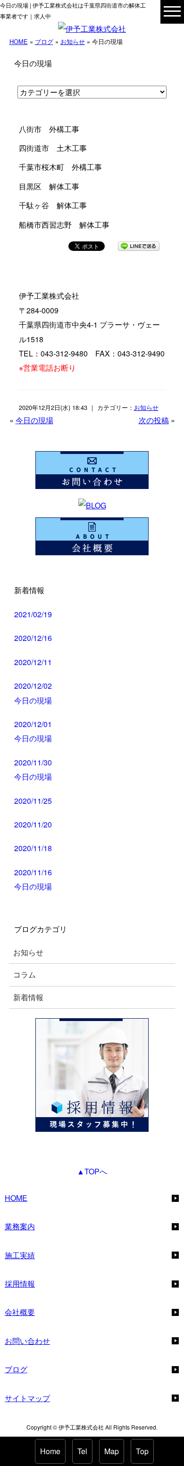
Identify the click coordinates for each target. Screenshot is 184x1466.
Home (50, 1451)
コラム (24, 974)
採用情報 (20, 1283)
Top (142, 1451)
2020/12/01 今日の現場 (33, 731)
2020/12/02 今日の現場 (33, 692)
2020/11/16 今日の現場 (33, 879)
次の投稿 (154, 420)
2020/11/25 (33, 800)
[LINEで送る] (138, 245)
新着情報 (28, 997)
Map (111, 1451)
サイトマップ (27, 1398)
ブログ (44, 41)
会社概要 (20, 1311)
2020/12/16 (33, 637)
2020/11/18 (33, 848)
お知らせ (72, 41)
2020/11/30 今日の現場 (33, 769)
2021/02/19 (33, 614)
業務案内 (20, 1226)
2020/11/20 (33, 824)
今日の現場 (34, 420)
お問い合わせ (27, 1340)
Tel (82, 1451)
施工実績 (20, 1255)
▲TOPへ (92, 1171)
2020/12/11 (33, 662)
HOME (18, 41)
